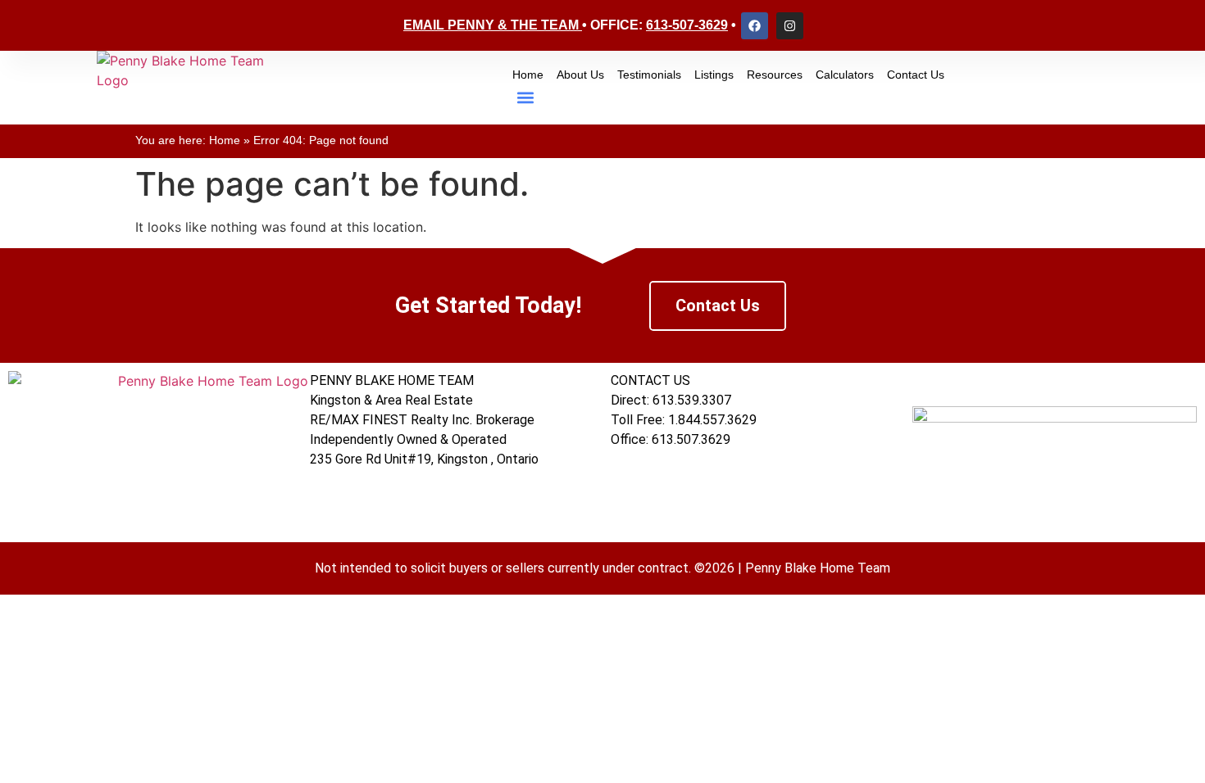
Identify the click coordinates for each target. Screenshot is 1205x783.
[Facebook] (754, 25)
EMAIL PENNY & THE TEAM (491, 25)
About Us (580, 74)
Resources (775, 74)
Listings (714, 74)
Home (527, 74)
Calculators (845, 74)
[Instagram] (789, 25)
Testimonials (649, 74)
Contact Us (915, 74)
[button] (525, 97)
